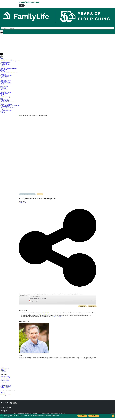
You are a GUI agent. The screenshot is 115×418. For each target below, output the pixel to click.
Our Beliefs (3, 87)
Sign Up (3, 112)
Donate (21, 5)
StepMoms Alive (45, 312)
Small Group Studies (5, 62)
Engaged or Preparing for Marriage (9, 68)
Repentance (4, 81)
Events (1, 103)
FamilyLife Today (5, 100)
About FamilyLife (4, 86)
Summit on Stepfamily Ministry (8, 107)
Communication (4, 63)
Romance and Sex (5, 64)
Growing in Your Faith (6, 82)
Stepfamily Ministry (5, 97)
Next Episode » (92, 306)
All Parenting (4, 77)
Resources (3, 95)
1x (36, 301)
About (2, 94)
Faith (1, 79)
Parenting (2, 70)
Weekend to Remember (6, 59)
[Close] (113, 415)
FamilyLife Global (5, 380)
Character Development (6, 75)
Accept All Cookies (93, 415)
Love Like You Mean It (6, 386)
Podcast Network (5, 99)
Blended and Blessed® (43, 314)
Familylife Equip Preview (6, 110)
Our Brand (3, 88)
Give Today (3, 371)
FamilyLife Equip (3, 109)
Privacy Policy (4, 410)
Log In (2, 111)
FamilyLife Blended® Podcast (27, 194)
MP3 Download (22, 202)
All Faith (3, 85)
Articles (2, 366)
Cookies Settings (82, 415)
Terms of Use (4, 411)
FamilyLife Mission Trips (6, 83)
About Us (3, 392)
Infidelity (3, 65)
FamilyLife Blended (5, 377)
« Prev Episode (82, 306)
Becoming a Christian (6, 80)
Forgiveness (4, 67)
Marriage (2, 58)
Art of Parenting (5, 71)
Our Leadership (4, 89)
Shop (1, 57)
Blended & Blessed (5, 106)
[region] (57, 416)
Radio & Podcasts (5, 368)
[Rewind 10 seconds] (34, 301)
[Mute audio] (32, 301)
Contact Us (3, 393)
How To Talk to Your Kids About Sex (9, 73)
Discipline (3, 74)
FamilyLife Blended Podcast (7, 101)
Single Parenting (5, 76)
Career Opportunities (6, 92)
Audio (1, 98)
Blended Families (4, 93)
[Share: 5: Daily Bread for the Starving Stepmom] (57, 291)
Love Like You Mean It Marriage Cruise (10, 61)
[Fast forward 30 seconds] (39, 301)
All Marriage (4, 69)
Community (3, 369)
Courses (2, 370)
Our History (3, 91)
